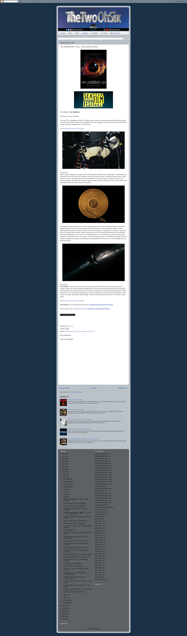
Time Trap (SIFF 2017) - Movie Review (75, 541)
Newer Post (65, 388)
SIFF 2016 (98, 556)
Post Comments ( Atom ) (75, 392)
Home (94, 388)
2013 (64, 613)
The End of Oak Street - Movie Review (80, 419)
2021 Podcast (99, 491)
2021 (64, 466)
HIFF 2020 (98, 528)
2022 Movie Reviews (101, 493)
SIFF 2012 (98, 547)
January (66, 602)
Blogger (97, 628)
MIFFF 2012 (99, 533)
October (66, 484)
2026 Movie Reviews (101, 502)
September (67, 486)
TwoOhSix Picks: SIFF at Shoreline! (74, 523)
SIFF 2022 (98, 568)
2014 (64, 611)
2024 (64, 459)
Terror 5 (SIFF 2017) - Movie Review (74, 506)
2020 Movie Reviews (101, 484)
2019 (64, 471)
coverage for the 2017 (91, 309)
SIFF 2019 (98, 563)
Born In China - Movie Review (72, 563)
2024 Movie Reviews (101, 498)
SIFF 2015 (98, 554)
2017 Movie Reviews (71, 331)
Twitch (70, 33)
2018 (64, 474)
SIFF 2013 (98, 549)
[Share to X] (65, 329)
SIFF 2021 (98, 565)
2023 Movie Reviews (101, 495)
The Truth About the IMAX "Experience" (80, 429)
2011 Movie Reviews (101, 463)
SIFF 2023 (98, 570)
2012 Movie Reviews (101, 465)
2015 (64, 608)
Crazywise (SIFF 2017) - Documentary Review (77, 554)
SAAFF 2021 (99, 544)
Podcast (97, 535)
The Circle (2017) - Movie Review (73, 592)
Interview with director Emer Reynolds (72, 128)
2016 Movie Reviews (101, 475)
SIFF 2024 (98, 572)
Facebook (94, 33)
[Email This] (61, 329)
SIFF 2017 (91, 331)
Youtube (62, 33)
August (66, 489)
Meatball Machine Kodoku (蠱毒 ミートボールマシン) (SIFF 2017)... (77, 513)
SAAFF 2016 (99, 537)
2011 (63, 618)
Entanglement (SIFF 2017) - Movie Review (76, 557)
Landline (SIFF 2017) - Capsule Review (75, 521)
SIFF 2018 (98, 561)
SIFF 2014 (98, 551)
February (67, 600)
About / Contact (115, 33)
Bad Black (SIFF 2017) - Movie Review (75, 547)
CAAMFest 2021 (100, 505)
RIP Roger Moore (68, 530)
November (67, 481)
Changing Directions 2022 (103, 507)
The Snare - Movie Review (76, 409)
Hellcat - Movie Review (75, 399)
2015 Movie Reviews (101, 472)
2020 (64, 469)
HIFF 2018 (98, 523)
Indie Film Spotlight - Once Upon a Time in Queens (83, 439)
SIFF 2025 (98, 575)
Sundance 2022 (100, 579)
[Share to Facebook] (68, 329)
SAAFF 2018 (99, 540)
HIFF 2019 (98, 526)
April (65, 595)
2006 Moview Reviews (102, 454)
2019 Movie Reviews (101, 481)
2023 (64, 461)
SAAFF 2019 (99, 542)
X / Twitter (104, 33)
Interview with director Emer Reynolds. (72, 301)
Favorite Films (99, 512)
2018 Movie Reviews (101, 479)
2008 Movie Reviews (101, 456)
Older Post (122, 388)
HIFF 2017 (98, 521)
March (66, 597)
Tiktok (77, 33)
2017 (64, 477)
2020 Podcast (99, 486)
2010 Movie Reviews (101, 461)
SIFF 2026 (98, 577)
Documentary (83, 331)
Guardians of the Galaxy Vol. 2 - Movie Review (77, 589)
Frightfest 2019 (100, 514)
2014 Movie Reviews (101, 470)
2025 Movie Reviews (101, 500)
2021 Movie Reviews (101, 488)
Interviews (98, 530)
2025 (64, 456)
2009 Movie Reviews (101, 458)
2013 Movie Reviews (101, 468)
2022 (64, 464)
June (65, 494)
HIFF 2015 (98, 516)
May (65, 497)
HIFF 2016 (98, 519)
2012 (64, 616)
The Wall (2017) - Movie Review (73, 566)
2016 (64, 606)
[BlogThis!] (63, 329)
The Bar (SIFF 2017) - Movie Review (74, 503)
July (65, 492)
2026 (64, 454)
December (67, 479)
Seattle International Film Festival (101, 305)
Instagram (85, 33)
